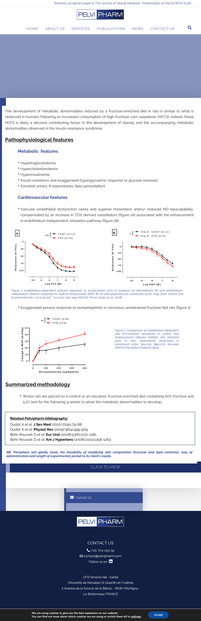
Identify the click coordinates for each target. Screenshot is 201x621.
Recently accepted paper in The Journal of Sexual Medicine (89, 3)
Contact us (162, 28)
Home (32, 28)
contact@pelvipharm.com (102, 556)
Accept (158, 615)
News (137, 28)
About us (55, 28)
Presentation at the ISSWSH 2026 (158, 3)
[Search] (189, 27)
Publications (111, 28)
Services (80, 28)
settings (136, 616)
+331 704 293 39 (102, 550)
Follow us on (98, 562)
